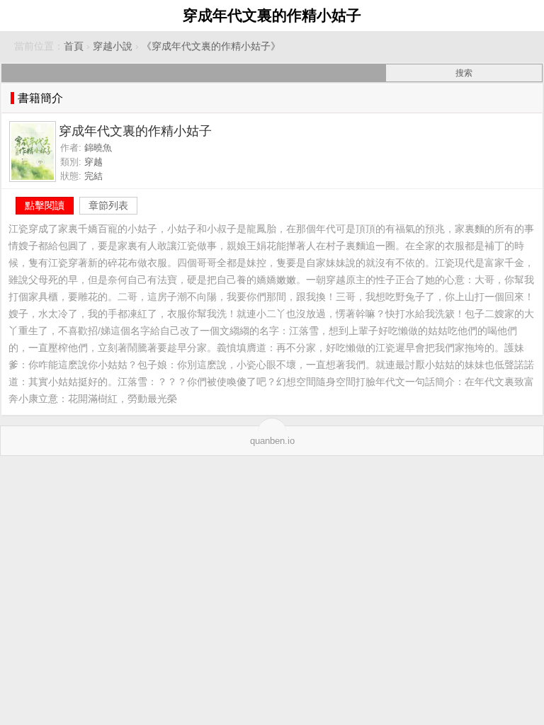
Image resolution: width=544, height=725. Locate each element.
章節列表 (108, 205)
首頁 (74, 46)
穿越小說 (112, 46)
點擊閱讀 (44, 205)
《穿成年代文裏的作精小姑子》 (211, 46)
